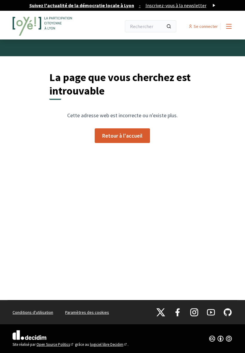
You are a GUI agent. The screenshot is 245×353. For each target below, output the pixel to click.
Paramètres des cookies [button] (87, 312)
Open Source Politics (55, 344)
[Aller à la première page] (52, 26)
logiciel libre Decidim (109, 344)
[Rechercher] (169, 26)
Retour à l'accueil (122, 135)
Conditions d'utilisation (33, 312)
